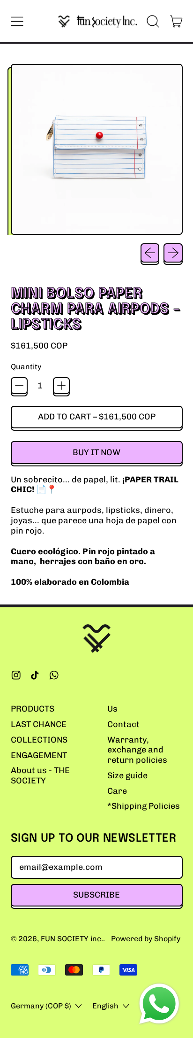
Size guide (127, 775)
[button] (153, 21)
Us (112, 709)
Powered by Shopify (145, 938)
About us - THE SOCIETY (40, 775)
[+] (61, 385)
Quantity (26, 366)
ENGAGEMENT (39, 755)
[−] (19, 385)
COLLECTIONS (39, 740)
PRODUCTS (32, 709)
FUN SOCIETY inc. (72, 938)
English (105, 1005)
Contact (123, 724)
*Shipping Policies (143, 806)
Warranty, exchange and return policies (137, 750)
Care (117, 791)
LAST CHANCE (39, 724)
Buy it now (96, 452)
